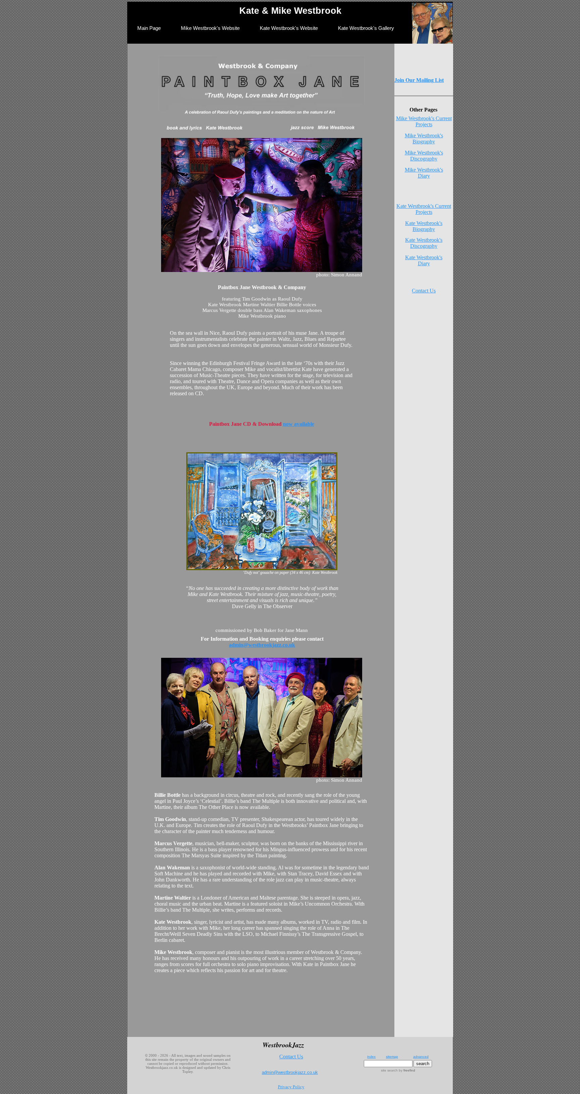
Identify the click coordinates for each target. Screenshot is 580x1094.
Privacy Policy (291, 1086)
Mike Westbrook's (424, 170)
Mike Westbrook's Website (210, 28)
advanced (421, 1056)
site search (389, 1070)
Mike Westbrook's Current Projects (424, 121)
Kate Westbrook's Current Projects (423, 209)
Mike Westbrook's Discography (424, 156)
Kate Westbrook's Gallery (366, 28)
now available (298, 424)
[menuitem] (149, 32)
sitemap (392, 1056)
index (371, 1056)
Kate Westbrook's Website (289, 28)
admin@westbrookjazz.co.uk (262, 645)
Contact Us (424, 290)
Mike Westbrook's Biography (424, 138)
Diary (424, 176)
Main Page (149, 28)
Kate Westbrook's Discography (423, 243)
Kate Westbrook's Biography (423, 226)
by (406, 1070)
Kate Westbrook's (423, 257)
